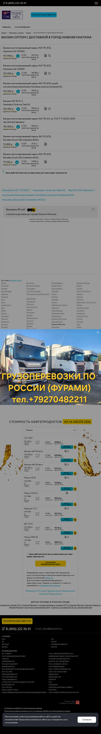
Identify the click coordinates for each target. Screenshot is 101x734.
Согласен (86, 719)
